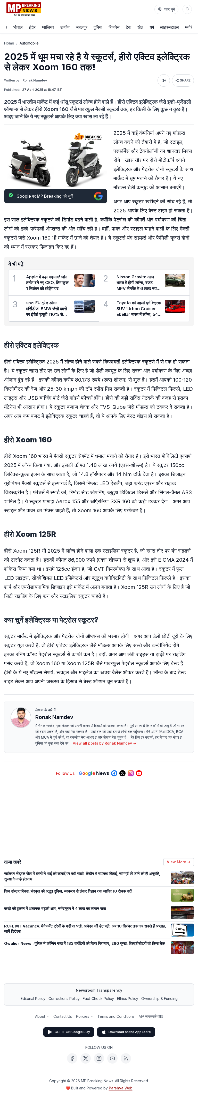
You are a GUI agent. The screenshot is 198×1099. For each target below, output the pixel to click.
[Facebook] (72, 1058)
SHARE (185, 80)
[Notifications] (187, 9)
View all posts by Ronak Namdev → (104, 743)
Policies (82, 1016)
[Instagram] (99, 1058)
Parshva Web (121, 1088)
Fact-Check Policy (98, 998)
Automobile (29, 43)
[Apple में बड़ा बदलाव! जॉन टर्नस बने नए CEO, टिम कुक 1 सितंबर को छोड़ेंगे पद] (84, 280)
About (40, 1016)
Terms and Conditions (116, 1016)
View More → (179, 862)
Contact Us (62, 1016)
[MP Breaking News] (23, 9)
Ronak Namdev (34, 80)
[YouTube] (112, 1058)
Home (9, 43)
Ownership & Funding (159, 998)
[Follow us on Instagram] (131, 773)
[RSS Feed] (126, 1058)
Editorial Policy (33, 998)
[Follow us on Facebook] (114, 773)
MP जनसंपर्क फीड (151, 1016)
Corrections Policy (64, 998)
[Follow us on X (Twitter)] (122, 773)
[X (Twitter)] (85, 1058)
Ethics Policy (127, 998)
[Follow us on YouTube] (139, 773)
